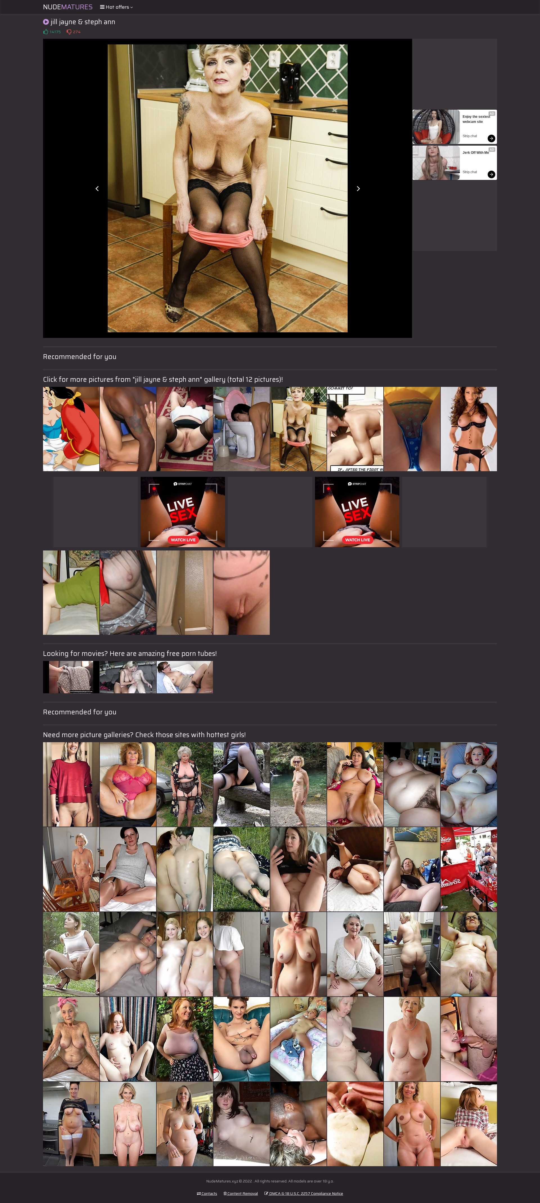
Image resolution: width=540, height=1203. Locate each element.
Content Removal (242, 1193)
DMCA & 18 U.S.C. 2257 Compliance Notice (305, 1193)
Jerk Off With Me (476, 153)
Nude (68, 7)
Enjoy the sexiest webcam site (477, 119)
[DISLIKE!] (68, 32)
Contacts (209, 1193)
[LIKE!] (45, 32)
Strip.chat (470, 136)
